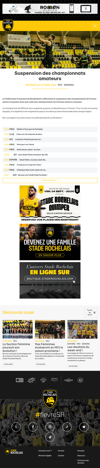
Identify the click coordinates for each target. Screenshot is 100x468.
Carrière (61, 456)
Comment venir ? (45, 451)
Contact (61, 451)
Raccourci (81, 456)
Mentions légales (44, 456)
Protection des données (83, 462)
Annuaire (80, 451)
